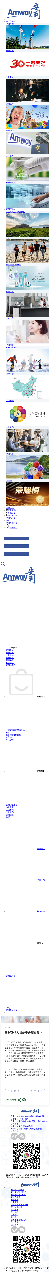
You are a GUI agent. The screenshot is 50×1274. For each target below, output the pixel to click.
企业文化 (10, 655)
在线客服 (38, 1129)
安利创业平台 (11, 805)
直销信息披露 (16, 1207)
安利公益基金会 (17, 1116)
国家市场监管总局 (26, 1129)
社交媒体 (14, 1131)
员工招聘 (22, 1121)
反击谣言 (10, 663)
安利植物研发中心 (18, 1195)
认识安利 (10, 810)
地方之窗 (10, 807)
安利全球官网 (11, 523)
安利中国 (10, 653)
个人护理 (10, 740)
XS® (8, 733)
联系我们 (30, 1126)
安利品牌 (10, 658)
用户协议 (22, 1126)
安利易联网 (11, 518)
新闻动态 (10, 660)
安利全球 (10, 650)
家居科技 (10, 737)
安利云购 (14, 1121)
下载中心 (10, 812)
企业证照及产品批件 (35, 1121)
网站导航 (14, 1129)
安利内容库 (11, 665)
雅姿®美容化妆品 (13, 735)
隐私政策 (14, 1126)
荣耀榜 (9, 817)
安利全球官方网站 (32, 1116)
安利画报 (10, 815)
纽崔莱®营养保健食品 (15, 730)
